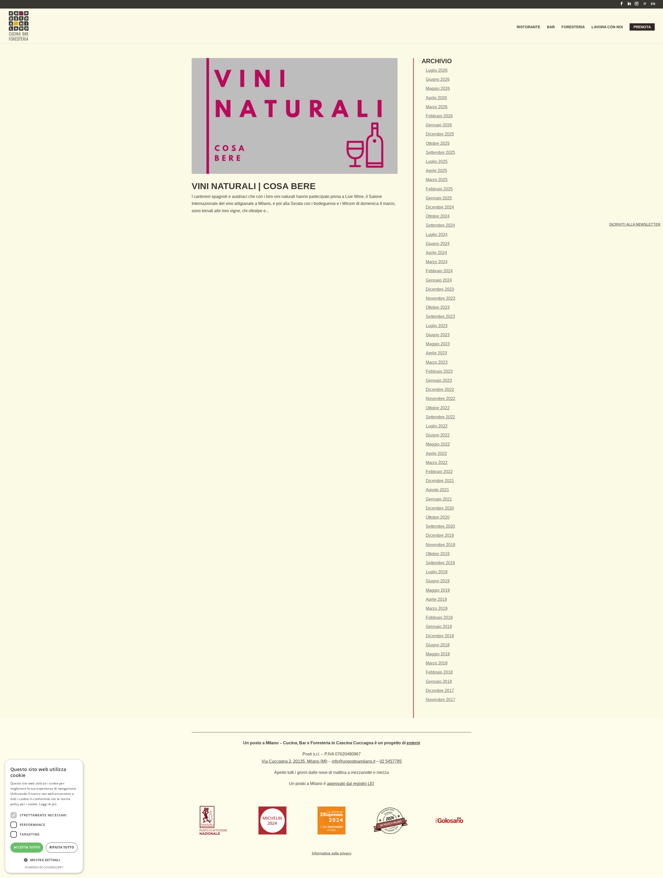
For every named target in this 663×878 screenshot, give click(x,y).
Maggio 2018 (438, 654)
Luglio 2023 (437, 326)
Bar (551, 27)
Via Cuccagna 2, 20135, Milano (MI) (294, 761)
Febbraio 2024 (439, 271)
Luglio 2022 (437, 426)
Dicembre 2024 (440, 207)
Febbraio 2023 (439, 371)
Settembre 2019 (440, 563)
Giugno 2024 (438, 243)
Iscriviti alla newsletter (634, 224)
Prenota (642, 27)
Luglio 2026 (437, 70)
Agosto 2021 (437, 490)
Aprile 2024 (436, 253)
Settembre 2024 (440, 225)
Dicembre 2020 (440, 508)
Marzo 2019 (437, 608)
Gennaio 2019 (439, 626)
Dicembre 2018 (440, 636)
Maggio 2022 (438, 444)
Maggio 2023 (438, 344)
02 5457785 (391, 761)
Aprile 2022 (436, 453)
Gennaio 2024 (439, 280)
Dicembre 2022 (440, 389)
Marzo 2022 (437, 462)
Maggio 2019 (438, 590)
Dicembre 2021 (440, 481)
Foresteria (573, 27)
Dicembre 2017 (440, 690)
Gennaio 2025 (439, 198)
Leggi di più (47, 804)
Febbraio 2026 (439, 116)
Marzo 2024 (437, 262)
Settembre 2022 (440, 417)
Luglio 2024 (437, 234)
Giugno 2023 (438, 335)
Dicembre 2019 (440, 535)
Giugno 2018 (438, 645)
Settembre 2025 (440, 152)
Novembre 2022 (440, 398)
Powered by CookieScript (44, 867)
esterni (413, 743)
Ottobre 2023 (438, 307)
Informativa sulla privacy (331, 853)
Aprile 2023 (436, 353)
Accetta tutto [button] (27, 847)
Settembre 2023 (440, 316)
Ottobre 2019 (438, 554)
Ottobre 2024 (438, 216)
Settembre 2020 (440, 526)
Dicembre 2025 (440, 134)
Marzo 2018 (437, 663)
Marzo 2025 (437, 179)
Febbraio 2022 (439, 471)
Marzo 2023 (437, 362)
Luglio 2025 (437, 161)
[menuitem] (645, 5)
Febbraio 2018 (439, 672)
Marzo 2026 (437, 107)
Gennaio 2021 (439, 499)
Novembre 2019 (440, 544)
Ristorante (528, 27)
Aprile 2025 (436, 170)
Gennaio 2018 (439, 681)
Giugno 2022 (438, 435)
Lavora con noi (607, 27)
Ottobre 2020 (438, 517)
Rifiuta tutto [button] (61, 847)
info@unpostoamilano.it (353, 761)
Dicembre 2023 (440, 289)
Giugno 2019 (438, 581)
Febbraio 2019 (439, 617)
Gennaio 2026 (439, 125)
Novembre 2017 (440, 699)
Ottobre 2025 (438, 143)
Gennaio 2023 (439, 380)
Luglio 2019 (437, 572)
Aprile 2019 (436, 599)
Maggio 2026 (438, 88)
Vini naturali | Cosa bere (254, 186)
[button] (44, 860)
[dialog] (44, 816)
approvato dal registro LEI (350, 783)
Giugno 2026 (438, 79)
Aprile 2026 (436, 98)
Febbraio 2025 (439, 189)
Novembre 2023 (440, 298)
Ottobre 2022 (438, 408)
